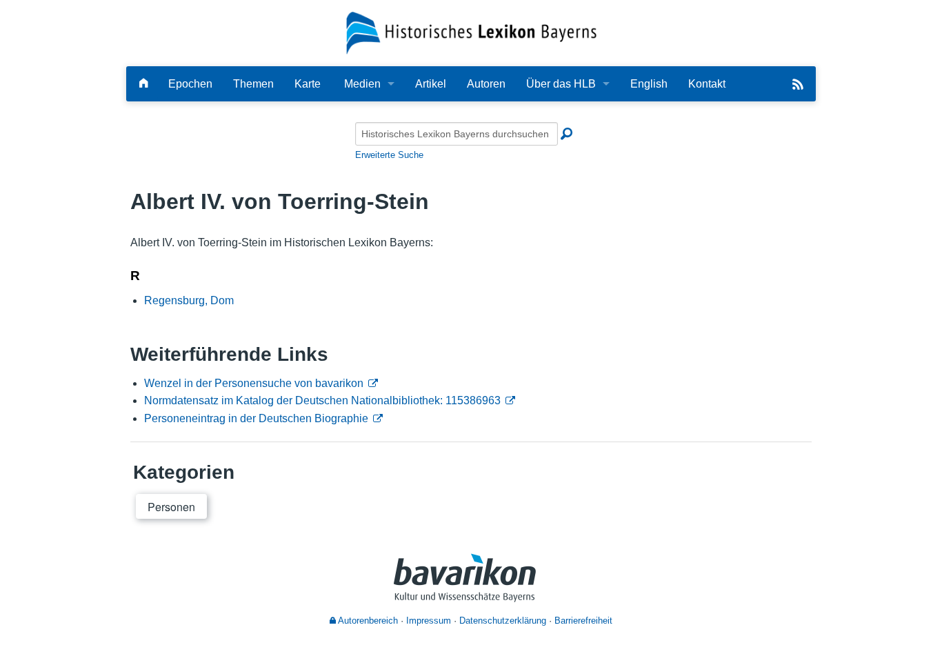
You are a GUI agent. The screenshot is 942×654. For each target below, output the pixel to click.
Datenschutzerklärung (502, 620)
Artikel (430, 84)
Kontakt (706, 84)
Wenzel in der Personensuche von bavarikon (253, 383)
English (649, 84)
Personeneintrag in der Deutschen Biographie (256, 418)
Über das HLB (561, 84)
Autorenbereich (367, 620)
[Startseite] (471, 32)
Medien (362, 84)
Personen (171, 507)
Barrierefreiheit (583, 620)
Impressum (428, 620)
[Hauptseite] (143, 83)
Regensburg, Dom (189, 300)
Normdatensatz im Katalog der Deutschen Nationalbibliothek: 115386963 (322, 400)
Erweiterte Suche (389, 155)
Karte (307, 84)
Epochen (190, 84)
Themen (253, 84)
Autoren (486, 84)
